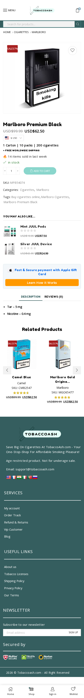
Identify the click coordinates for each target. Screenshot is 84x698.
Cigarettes (21, 32)
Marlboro (39, 32)
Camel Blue (21, 377)
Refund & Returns (16, 522)
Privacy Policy (13, 588)
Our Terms (11, 595)
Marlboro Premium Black (20, 202)
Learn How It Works (42, 283)
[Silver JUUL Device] (9, 248)
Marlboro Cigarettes (55, 197)
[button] (7, 370)
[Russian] (35, 478)
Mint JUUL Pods (33, 226)
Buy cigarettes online (25, 197)
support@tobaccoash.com (34, 469)
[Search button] (78, 24)
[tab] (30, 297)
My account (12, 508)
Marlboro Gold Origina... (62, 379)
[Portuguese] (29, 478)
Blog (7, 536)
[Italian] (24, 478)
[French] (13, 478)
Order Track (12, 515)
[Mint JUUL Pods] (9, 231)
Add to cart (42, 171)
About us (10, 567)
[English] (8, 478)
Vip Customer (13, 529)
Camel (21, 383)
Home (7, 32)
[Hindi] (19, 478)
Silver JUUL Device (36, 244)
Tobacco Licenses (16, 574)
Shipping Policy (14, 581)
